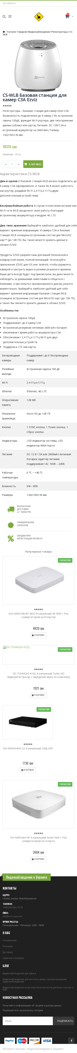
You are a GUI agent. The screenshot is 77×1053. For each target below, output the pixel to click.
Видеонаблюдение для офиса (19, 973)
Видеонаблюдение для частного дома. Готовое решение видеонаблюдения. (35, 980)
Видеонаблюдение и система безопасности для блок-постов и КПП (38, 988)
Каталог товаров (17, 31)
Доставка (8, 952)
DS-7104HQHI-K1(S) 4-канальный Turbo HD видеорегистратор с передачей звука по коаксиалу (38, 675)
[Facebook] (71, 1041)
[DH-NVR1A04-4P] (38, 804)
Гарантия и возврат (13, 958)
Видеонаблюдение (39, 31)
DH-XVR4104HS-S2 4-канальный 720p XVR (28, 748)
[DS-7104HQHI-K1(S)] (38, 655)
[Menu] (9, 16)
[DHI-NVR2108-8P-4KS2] (38, 580)
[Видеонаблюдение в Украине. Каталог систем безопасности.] (38, 16)
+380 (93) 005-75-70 (13, 907)
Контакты (8, 946)
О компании (9, 940)
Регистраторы (60, 31)
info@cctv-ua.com (12, 916)
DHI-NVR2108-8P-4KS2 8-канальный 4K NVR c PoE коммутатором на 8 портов (38, 615)
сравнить (10, 3)
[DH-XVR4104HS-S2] (27, 722)
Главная (4, 32)
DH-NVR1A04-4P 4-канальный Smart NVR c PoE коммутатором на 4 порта (38, 839)
